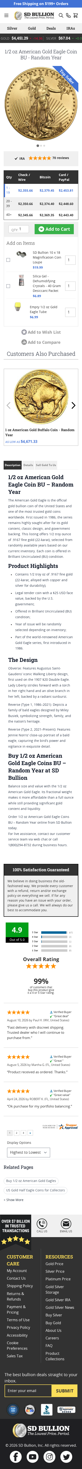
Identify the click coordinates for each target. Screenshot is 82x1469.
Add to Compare (44, 342)
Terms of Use (18, 1320)
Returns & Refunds (15, 1296)
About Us (54, 1330)
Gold (32, 28)
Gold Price (54, 1264)
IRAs (71, 28)
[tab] (37, 145)
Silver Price (55, 1271)
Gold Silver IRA (58, 1300)
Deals (51, 28)
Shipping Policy (20, 1286)
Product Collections (55, 1356)
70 (60, 158)
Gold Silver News (60, 1308)
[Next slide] (73, 405)
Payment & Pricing (16, 1309)
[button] (41, 104)
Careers (52, 1338)
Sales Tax (15, 1356)
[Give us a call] (68, 15)
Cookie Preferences (17, 1345)
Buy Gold (53, 1323)
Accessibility (17, 1335)
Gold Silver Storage (55, 1289)
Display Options (19, 1142)
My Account (17, 1271)
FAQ (49, 1346)
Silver (12, 28)
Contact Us (16, 1278)
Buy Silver (54, 1315)
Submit (65, 1391)
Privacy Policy (18, 1328)
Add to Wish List (44, 332)
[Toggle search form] (61, 15)
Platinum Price (58, 1279)
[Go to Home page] (34, 15)
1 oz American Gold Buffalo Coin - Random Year (39, 432)
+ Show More (13, 1200)
